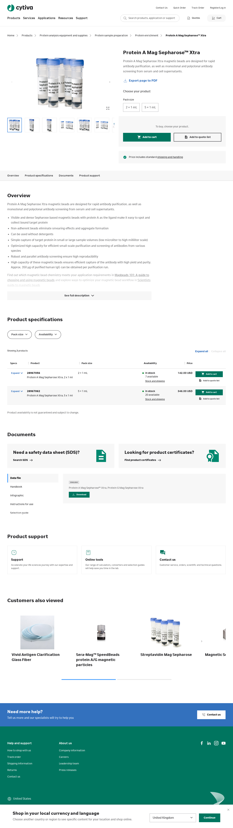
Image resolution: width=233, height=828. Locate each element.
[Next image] (109, 82)
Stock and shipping (155, 381)
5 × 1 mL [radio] (150, 107)
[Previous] (31, 641)
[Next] (201, 641)
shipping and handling (170, 157)
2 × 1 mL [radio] (131, 107)
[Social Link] (202, 743)
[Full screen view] (107, 108)
